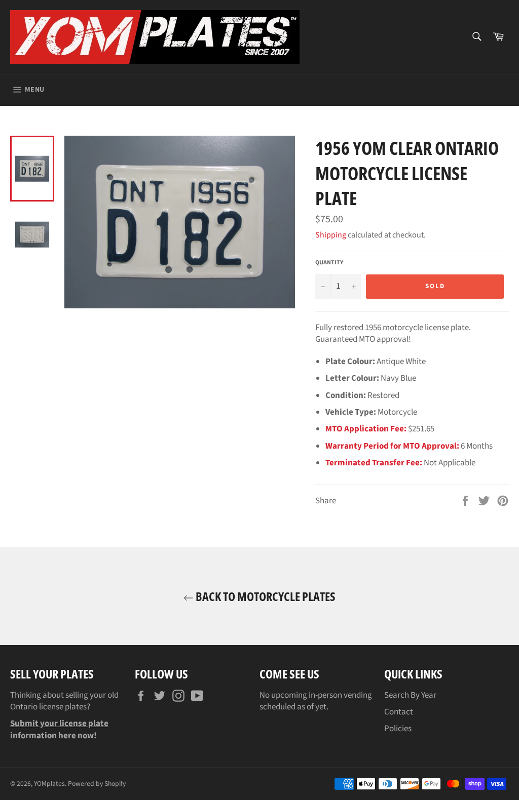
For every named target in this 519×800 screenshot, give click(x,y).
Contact (398, 712)
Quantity (329, 263)
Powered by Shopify (97, 783)
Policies (398, 729)
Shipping (330, 235)
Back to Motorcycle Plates (265, 596)
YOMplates (49, 783)
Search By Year (410, 695)
